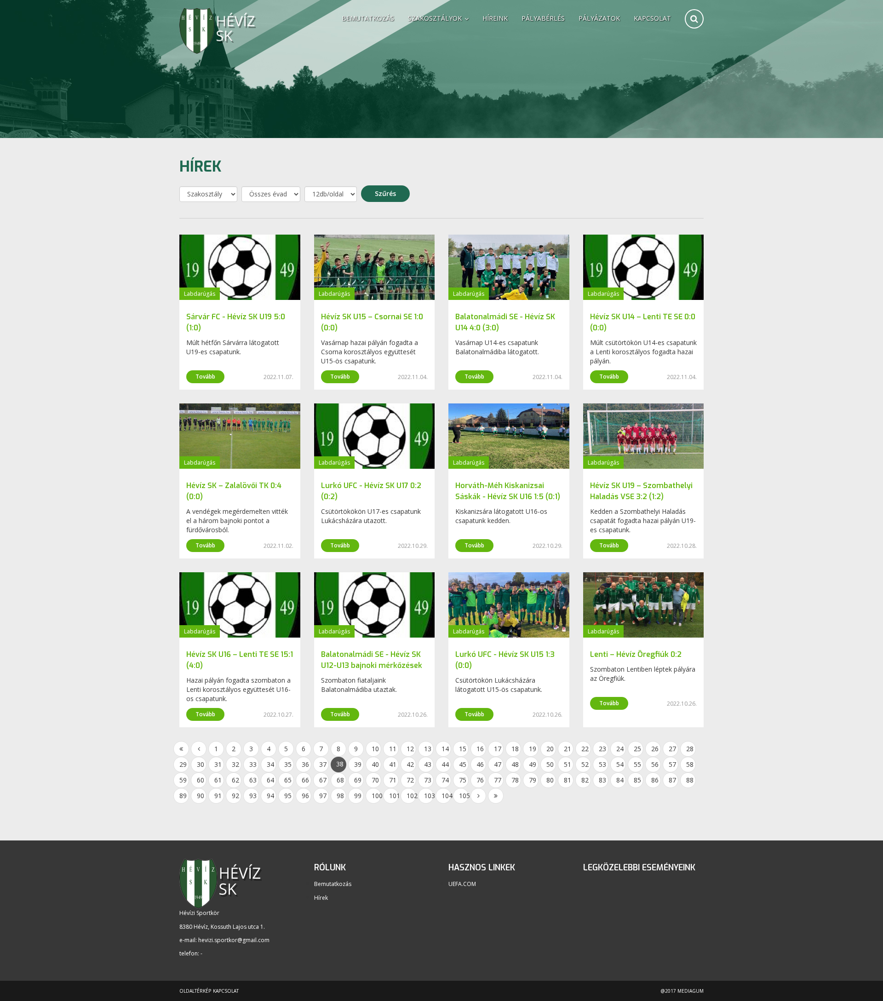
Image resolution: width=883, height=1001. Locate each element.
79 (532, 780)
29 (183, 764)
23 (602, 748)
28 (690, 748)
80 (550, 780)
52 (585, 764)
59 (183, 780)
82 (585, 780)
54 (620, 764)
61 (218, 780)
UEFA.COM (462, 884)
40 (375, 764)
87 (672, 780)
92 (235, 795)
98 (340, 795)
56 (655, 764)
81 (567, 780)
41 (392, 764)
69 (357, 780)
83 (602, 780)
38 (340, 763)
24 (620, 748)
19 (532, 748)
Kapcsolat (652, 18)
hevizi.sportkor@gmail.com (233, 940)
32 (235, 764)
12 (410, 748)
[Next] (478, 796)
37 (323, 764)
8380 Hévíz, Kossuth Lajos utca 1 (221, 927)
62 (235, 780)
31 (218, 764)
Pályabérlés (543, 18)
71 (392, 780)
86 (655, 780)
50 (550, 764)
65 (288, 780)
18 (515, 748)
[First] (181, 749)
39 (357, 764)
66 (305, 780)
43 (427, 764)
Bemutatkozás (368, 18)
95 (288, 795)
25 (637, 748)
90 (200, 795)
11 (392, 748)
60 (200, 780)
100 (376, 795)
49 (532, 764)
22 (585, 748)
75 (462, 780)
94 (270, 795)
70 (375, 780)
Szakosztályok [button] (436, 18)
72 (410, 780)
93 (253, 795)
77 (497, 780)
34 (270, 764)
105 (464, 795)
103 (429, 795)
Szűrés (385, 193)
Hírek (321, 898)
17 (497, 748)
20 (550, 748)
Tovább (205, 376)
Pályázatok (599, 18)
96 (305, 795)
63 (253, 780)
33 (253, 764)
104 (446, 795)
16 (480, 748)
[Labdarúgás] (239, 266)
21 (567, 748)
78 (515, 780)
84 (620, 780)
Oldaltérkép (195, 991)
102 (411, 795)
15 (462, 748)
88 (690, 780)
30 (200, 764)
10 (375, 748)
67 (323, 780)
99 (357, 795)
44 (445, 764)
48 (515, 764)
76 (480, 780)
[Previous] (198, 749)
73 (427, 780)
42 (410, 764)
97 (323, 795)
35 (288, 764)
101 (394, 795)
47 (497, 764)
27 (672, 748)
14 (445, 748)
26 (655, 748)
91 (218, 795)
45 (462, 764)
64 (270, 780)
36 (305, 764)
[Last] (496, 796)
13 (427, 748)
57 (672, 764)
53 (602, 764)
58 (690, 764)
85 (637, 780)
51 (567, 764)
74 (445, 780)
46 (480, 764)
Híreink (495, 18)
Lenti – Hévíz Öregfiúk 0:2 (636, 654)
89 (183, 795)
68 (340, 780)
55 (637, 764)
